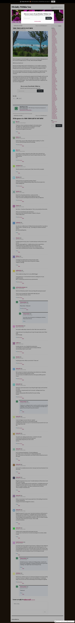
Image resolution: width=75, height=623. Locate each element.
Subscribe (49, 18)
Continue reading (37, 21)
